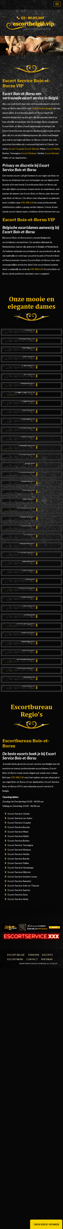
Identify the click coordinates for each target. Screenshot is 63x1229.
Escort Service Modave (19, 849)
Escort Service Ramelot (19, 881)
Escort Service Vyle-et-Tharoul (23, 885)
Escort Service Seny (18, 894)
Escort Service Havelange (20, 867)
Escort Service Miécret (19, 872)
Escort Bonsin (32, 148)
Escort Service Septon (19, 890)
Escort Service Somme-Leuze (22, 876)
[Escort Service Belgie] (31, 24)
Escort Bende (52, 153)
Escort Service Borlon (18, 840)
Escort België (16, 954)
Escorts (47, 954)
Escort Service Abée (18, 899)
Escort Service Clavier (19, 813)
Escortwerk (15, 959)
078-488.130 (27, 202)
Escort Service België (41, 108)
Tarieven (33, 954)
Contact (32, 959)
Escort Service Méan (18, 831)
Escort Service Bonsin (19, 827)
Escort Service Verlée (18, 854)
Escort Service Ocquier (19, 822)
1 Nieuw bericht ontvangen (46, 1224)
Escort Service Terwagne (20, 845)
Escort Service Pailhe (18, 863)
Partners (47, 959)
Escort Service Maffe (18, 836)
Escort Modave (29, 153)
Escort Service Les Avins (20, 818)
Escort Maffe (53, 148)
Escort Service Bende (18, 858)
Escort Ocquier (16, 148)
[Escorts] (31, 927)
